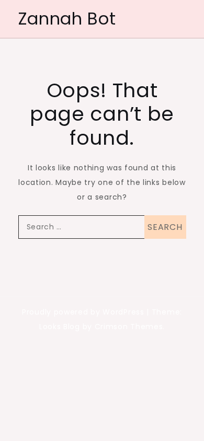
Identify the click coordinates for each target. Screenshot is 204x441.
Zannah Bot (67, 18)
